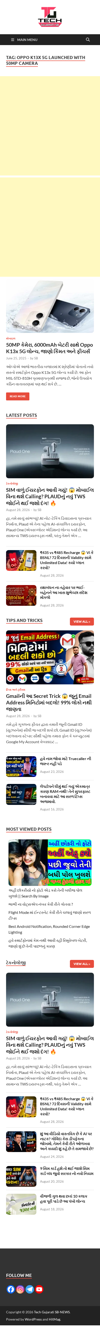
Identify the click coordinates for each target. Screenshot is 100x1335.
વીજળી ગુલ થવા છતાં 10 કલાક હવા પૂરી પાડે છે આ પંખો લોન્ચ (63, 1198)
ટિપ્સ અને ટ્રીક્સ (15, 689)
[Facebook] (11, 1289)
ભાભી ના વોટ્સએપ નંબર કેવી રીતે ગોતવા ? (40, 904)
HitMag (54, 1319)
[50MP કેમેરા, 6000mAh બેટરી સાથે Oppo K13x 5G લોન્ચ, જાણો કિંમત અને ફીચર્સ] (50, 306)
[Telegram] (29, 1289)
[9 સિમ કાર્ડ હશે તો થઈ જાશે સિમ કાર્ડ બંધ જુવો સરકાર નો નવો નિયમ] (21, 1168)
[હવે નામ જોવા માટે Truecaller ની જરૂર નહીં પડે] (21, 759)
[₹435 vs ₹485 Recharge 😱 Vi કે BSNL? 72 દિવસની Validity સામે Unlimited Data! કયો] (21, 553)
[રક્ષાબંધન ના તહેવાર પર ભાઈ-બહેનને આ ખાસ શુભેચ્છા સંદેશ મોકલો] (21, 588)
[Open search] (88, 39)
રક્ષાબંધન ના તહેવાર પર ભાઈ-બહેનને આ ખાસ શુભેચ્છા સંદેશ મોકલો (63, 592)
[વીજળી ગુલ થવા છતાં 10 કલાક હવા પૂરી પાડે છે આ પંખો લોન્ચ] (21, 1196)
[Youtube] (39, 1289)
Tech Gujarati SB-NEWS (52, 1312)
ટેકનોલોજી (12, 483)
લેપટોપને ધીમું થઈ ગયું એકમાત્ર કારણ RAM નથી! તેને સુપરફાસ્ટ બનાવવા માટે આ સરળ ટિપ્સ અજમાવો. (65, 793)
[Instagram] (20, 1289)
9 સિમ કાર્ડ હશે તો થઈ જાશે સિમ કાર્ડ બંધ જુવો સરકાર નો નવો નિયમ (66, 1171)
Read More (16, 395)
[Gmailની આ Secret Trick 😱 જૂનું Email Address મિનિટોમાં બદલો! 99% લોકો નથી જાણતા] (50, 658)
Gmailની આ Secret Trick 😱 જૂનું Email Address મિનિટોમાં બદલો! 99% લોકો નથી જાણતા (49, 702)
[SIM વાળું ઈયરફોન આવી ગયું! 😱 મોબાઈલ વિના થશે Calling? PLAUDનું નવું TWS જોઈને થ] (50, 452)
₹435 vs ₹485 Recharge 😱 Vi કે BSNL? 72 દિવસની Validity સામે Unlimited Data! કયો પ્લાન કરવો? (66, 560)
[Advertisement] (50, 125)
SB (36, 358)
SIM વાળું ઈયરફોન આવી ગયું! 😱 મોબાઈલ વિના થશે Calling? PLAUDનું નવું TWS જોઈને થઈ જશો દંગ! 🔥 (50, 496)
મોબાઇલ (10, 338)
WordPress (33, 1319)
